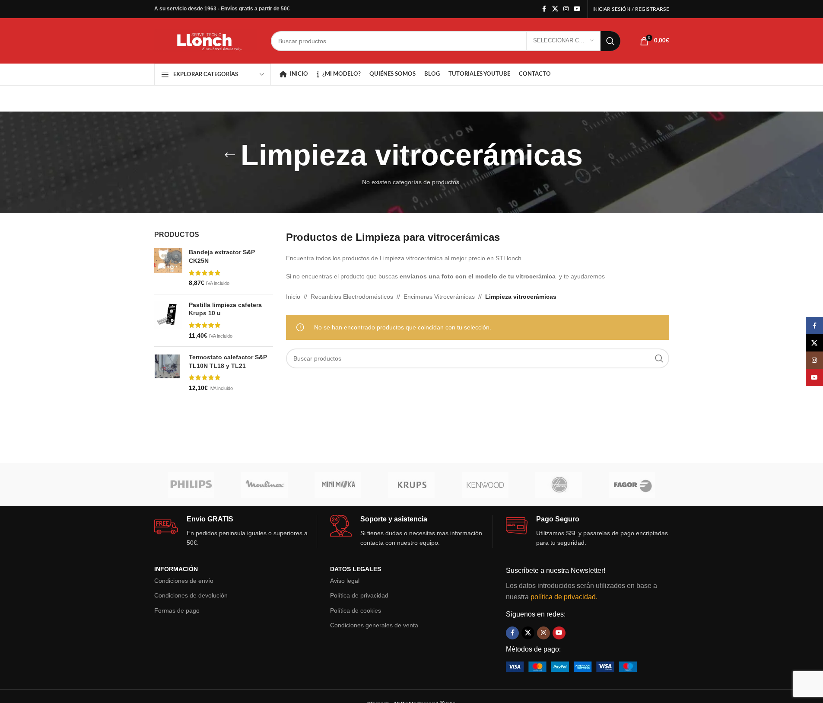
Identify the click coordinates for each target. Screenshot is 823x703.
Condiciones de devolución (191, 595)
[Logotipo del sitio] (206, 40)
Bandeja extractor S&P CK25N (222, 256)
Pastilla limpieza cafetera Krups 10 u (225, 309)
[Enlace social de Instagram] (566, 9)
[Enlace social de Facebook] (544, 9)
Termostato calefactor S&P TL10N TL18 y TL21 (228, 361)
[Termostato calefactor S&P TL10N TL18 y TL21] (168, 372)
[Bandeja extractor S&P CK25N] (168, 267)
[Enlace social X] (555, 9)
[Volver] (230, 155)
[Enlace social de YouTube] (577, 9)
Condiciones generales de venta (374, 625)
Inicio (293, 296)
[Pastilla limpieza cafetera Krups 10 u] (168, 320)
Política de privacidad (359, 595)
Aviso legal (344, 580)
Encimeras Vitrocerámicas (439, 296)
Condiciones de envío (183, 580)
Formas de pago (177, 610)
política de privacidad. (564, 597)
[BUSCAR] (610, 41)
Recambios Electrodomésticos (352, 296)
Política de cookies (355, 610)
